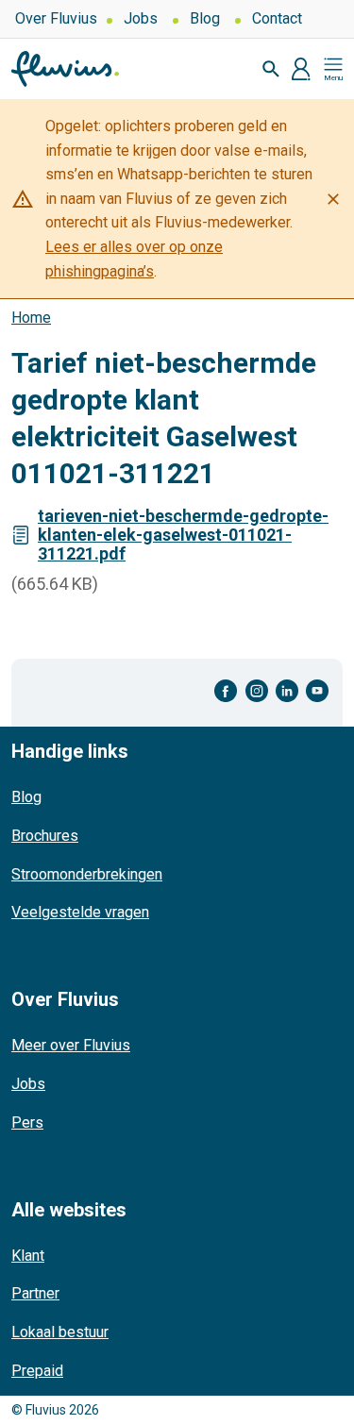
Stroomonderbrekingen (86, 874)
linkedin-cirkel (287, 691)
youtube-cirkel (317, 691)
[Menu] (333, 69)
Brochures (44, 836)
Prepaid (37, 1371)
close (333, 199)
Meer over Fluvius (70, 1045)
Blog (205, 18)
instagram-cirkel (256, 691)
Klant (27, 1256)
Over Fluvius (56, 18)
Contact (277, 18)
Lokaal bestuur (60, 1332)
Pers (27, 1122)
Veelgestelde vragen (80, 912)
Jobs (141, 18)
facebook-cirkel (226, 691)
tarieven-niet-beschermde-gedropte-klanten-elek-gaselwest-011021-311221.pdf (183, 534)
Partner (35, 1293)
